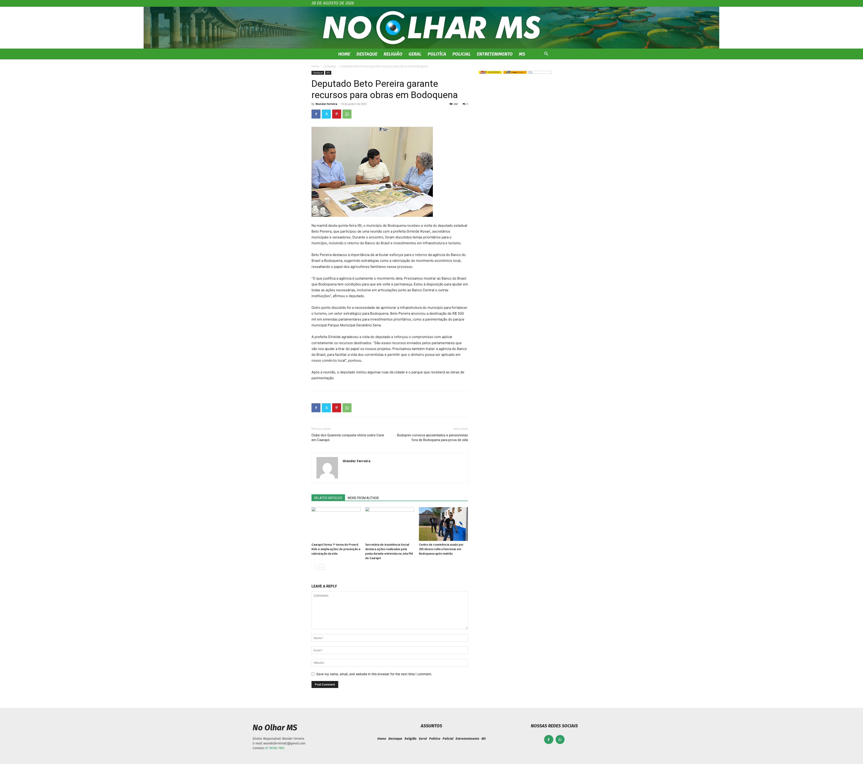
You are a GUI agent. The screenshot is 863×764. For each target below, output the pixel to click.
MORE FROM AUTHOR (363, 498)
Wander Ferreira (326, 103)
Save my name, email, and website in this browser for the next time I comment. (374, 674)
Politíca (437, 54)
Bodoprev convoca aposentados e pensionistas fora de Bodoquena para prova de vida (432, 437)
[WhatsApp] (347, 114)
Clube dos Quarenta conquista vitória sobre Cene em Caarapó (347, 437)
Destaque (366, 54)
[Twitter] (326, 114)
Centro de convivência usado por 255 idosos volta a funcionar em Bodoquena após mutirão (441, 549)
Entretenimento (495, 54)
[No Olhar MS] (431, 28)
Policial (461, 54)
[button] (546, 54)
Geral (415, 54)
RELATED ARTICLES (328, 498)
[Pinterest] (336, 114)
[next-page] (321, 567)
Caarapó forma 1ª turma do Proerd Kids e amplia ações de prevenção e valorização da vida (335, 549)
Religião (393, 54)
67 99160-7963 (274, 748)
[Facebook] (315, 114)
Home (344, 54)
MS (522, 54)
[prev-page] (314, 567)
